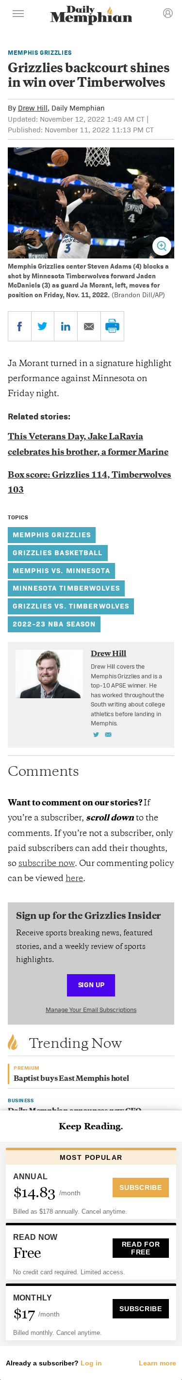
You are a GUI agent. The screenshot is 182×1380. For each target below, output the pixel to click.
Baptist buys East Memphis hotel (71, 1079)
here (74, 879)
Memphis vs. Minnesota (61, 570)
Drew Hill (33, 108)
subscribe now (46, 864)
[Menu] (18, 15)
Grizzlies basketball (58, 552)
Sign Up (91, 984)
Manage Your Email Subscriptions (91, 1009)
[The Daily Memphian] (91, 16)
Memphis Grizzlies (40, 52)
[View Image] (161, 246)
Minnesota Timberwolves (66, 588)
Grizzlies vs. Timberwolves (71, 606)
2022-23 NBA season (54, 624)
